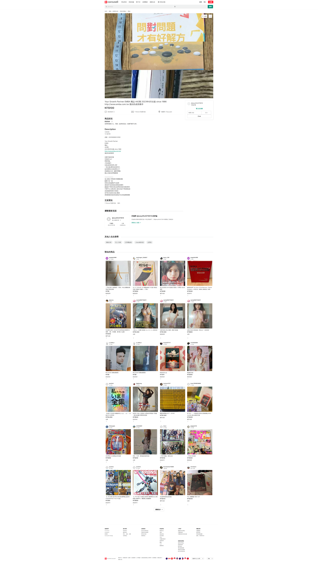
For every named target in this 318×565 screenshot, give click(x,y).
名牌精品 (125, 535)
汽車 (161, 537)
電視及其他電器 (144, 532)
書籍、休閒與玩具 (200, 535)
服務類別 (162, 545)
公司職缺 (138, 557)
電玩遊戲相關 (181, 548)
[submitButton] (210, 6)
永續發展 (133, 557)
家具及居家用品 (144, 530)
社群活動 (162, 535)
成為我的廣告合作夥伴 (146, 557)
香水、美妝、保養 (127, 534)
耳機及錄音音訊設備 (182, 534)
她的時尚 (125, 532)
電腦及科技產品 (181, 530)
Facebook (107, 530)
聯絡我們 (125, 557)
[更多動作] (210, 16)
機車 (161, 542)
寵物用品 (143, 535)
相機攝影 (198, 530)
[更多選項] (106, 295)
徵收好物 (162, 534)
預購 (161, 532)
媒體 (129, 557)
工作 (161, 544)
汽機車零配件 (163, 539)
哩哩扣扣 (162, 530)
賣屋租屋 (162, 540)
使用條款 (154, 557)
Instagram (107, 532)
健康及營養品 (181, 543)
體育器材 (180, 546)
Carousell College (109, 535)
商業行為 (120, 559)
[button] (119, 220)
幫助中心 (120, 557)
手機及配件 (180, 532)
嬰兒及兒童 (143, 534)
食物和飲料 (180, 544)
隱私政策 (159, 557)
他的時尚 (125, 530)
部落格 (106, 534)
